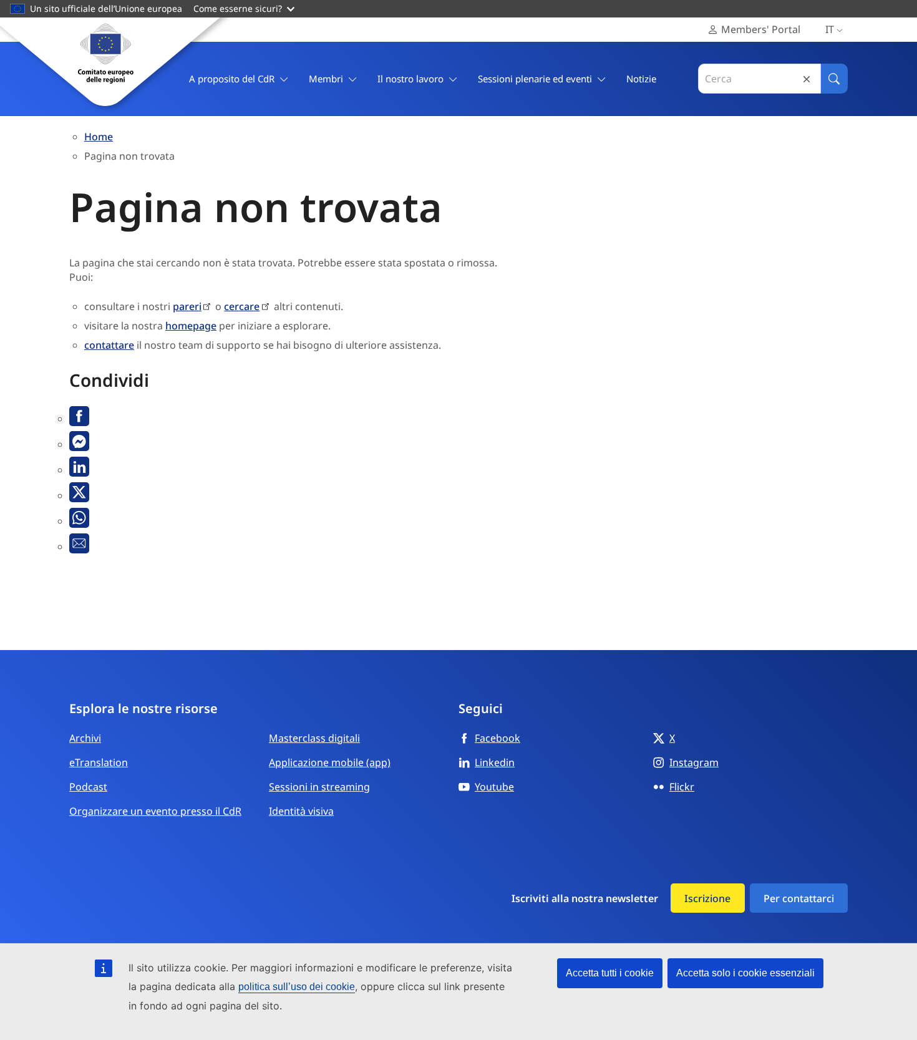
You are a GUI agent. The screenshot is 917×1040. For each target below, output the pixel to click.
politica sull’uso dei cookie (296, 986)
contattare (109, 345)
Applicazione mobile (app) (330, 762)
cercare (242, 306)
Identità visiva (301, 811)
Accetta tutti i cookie (610, 973)
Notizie (641, 78)
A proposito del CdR (231, 78)
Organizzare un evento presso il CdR (155, 811)
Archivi (85, 738)
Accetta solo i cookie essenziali (745, 973)
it (829, 29)
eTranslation (98, 762)
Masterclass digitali (314, 738)
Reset (806, 79)
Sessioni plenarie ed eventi (535, 78)
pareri (187, 306)
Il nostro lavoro (410, 78)
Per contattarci (799, 898)
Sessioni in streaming (319, 787)
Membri (326, 78)
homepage (190, 326)
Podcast (88, 787)
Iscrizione (707, 898)
